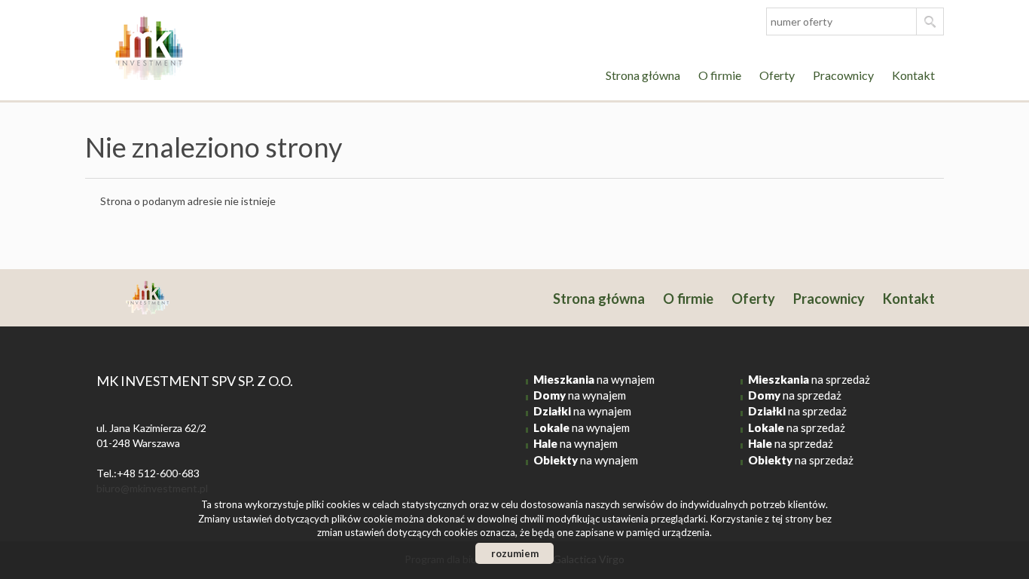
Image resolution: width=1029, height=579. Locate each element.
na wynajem (594, 379)
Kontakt (913, 75)
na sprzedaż (809, 379)
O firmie (719, 75)
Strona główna (643, 75)
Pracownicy (843, 75)
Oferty (777, 75)
